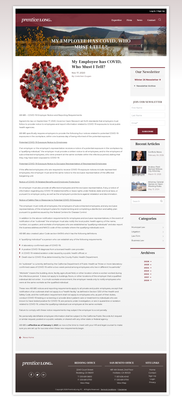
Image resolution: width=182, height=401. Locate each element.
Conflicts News (155, 152)
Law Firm (135, 236)
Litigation (135, 231)
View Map (85, 383)
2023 (147, 271)
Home (152, 369)
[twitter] (37, 374)
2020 (147, 280)
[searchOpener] (159, 19)
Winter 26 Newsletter (147, 79)
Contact (151, 20)
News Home (28, 337)
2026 (147, 261)
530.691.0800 (86, 376)
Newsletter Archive (146, 86)
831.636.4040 (123, 376)
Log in (153, 11)
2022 (147, 274)
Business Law (137, 240)
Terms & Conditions (108, 389)
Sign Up (161, 11)
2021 (146, 277)
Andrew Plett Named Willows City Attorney (155, 169)
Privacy (152, 382)
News (139, 20)
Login (152, 379)
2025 (147, 264)
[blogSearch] (161, 201)
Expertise (117, 20)
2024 (147, 268)
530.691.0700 (86, 380)
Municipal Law (138, 227)
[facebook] (31, 374)
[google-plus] (43, 374)
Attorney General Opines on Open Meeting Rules (155, 184)
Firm (129, 20)
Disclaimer (122, 389)
